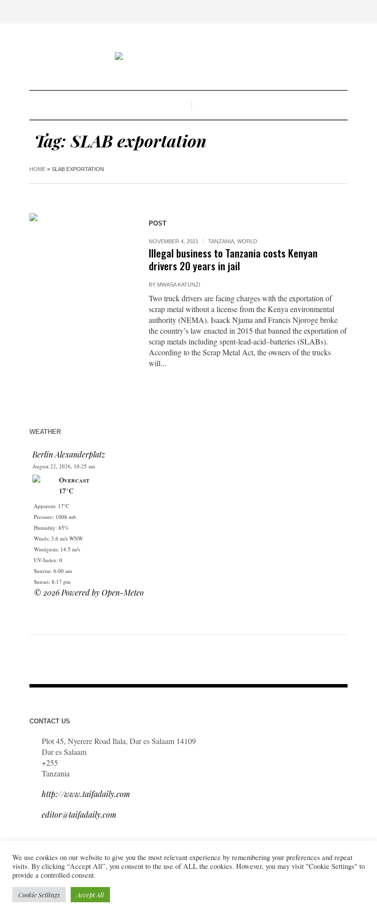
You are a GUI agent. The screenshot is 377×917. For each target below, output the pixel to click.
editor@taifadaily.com (79, 814)
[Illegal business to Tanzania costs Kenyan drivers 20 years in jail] (79, 263)
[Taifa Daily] (188, 57)
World (247, 241)
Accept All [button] (90, 894)
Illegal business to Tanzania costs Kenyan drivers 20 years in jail (233, 259)
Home (37, 169)
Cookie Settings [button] (39, 894)
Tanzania (221, 241)
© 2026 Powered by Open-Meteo (89, 592)
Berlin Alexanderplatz (68, 454)
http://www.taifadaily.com (86, 794)
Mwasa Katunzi (178, 284)
